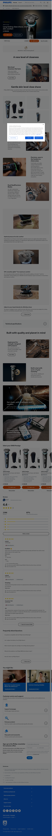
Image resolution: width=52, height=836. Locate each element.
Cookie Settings (13, 137)
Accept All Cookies (38, 137)
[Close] (42, 124)
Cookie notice (38, 134)
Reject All (29, 137)
